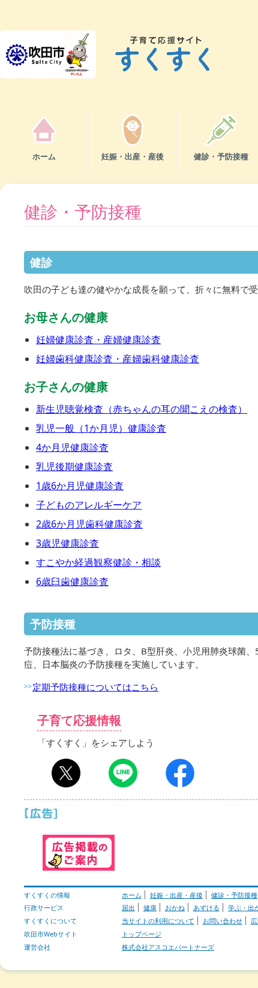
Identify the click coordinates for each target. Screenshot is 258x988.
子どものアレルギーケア (89, 504)
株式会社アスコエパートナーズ (168, 946)
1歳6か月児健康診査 (80, 485)
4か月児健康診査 (72, 447)
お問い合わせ (222, 920)
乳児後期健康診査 (74, 466)
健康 (150, 907)
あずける (206, 907)
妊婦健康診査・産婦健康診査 (98, 339)
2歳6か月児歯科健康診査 (89, 524)
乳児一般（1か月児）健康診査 (101, 428)
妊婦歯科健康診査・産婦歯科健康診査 (117, 358)
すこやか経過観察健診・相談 (98, 562)
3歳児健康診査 (67, 543)
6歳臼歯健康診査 (72, 581)
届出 (128, 907)
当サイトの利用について (158, 920)
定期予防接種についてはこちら (95, 687)
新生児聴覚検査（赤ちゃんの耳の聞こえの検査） (141, 409)
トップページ (141, 933)
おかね (175, 907)
